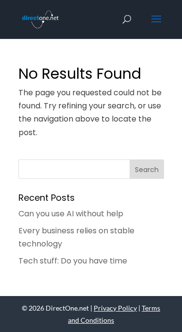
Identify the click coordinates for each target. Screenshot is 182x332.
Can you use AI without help (70, 213)
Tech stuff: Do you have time (72, 260)
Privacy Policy (115, 308)
